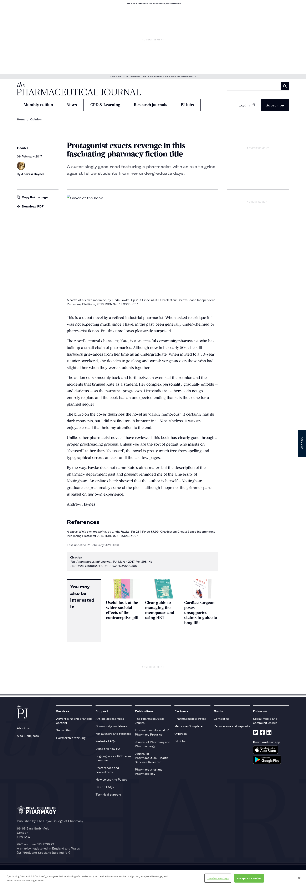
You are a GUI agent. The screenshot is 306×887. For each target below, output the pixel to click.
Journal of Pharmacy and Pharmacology (152, 744)
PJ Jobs (187, 104)
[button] (302, 443)
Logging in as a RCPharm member (113, 758)
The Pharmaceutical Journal (149, 720)
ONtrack (180, 733)
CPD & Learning (105, 104)
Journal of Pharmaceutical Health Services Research (151, 757)
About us (23, 728)
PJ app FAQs (105, 787)
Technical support (108, 794)
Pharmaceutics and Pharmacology (149, 771)
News (72, 104)
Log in (244, 104)
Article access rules (110, 718)
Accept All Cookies (249, 878)
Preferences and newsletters (107, 769)
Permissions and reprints (232, 726)
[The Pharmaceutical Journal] (79, 88)
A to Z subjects (28, 735)
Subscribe (275, 104)
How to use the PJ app (112, 779)
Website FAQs (106, 741)
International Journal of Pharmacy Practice (151, 732)
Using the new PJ (108, 748)
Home (21, 119)
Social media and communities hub (265, 720)
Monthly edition (38, 104)
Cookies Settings (218, 878)
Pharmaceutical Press (190, 718)
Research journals (150, 104)
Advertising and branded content (74, 720)
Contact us (221, 718)
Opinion (36, 119)
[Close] (299, 878)
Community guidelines (111, 726)
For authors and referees (113, 733)
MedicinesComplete (188, 726)
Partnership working (71, 737)
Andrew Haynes (33, 173)
